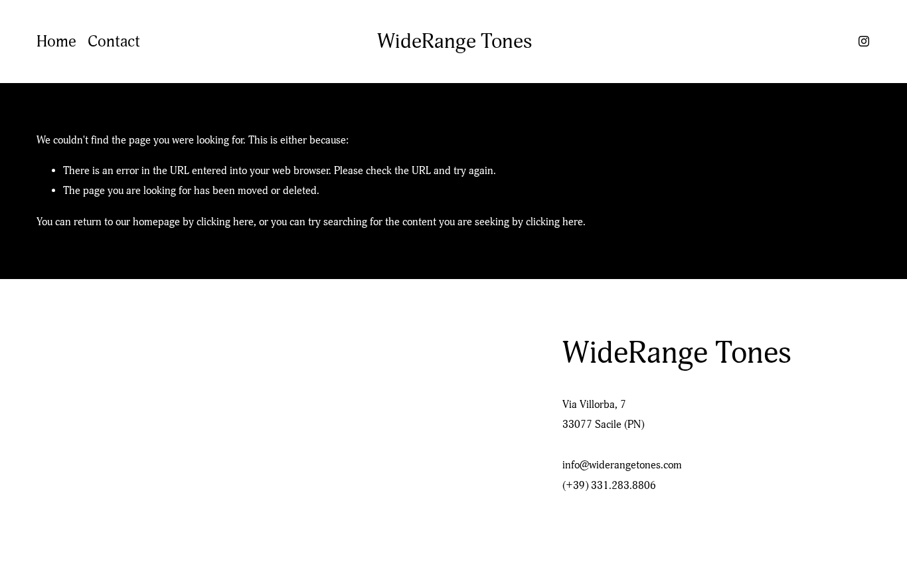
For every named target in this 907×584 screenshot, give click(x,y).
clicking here (225, 222)
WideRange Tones (454, 41)
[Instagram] (863, 41)
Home (56, 41)
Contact (114, 41)
